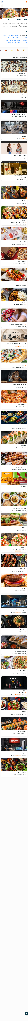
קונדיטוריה (7, 39)
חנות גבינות (13, 44)
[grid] (14, 412)
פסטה (8, 37)
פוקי (26, 42)
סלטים (22, 37)
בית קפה (17, 37)
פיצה (9, 35)
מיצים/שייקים (24, 40)
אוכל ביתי (12, 37)
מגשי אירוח (25, 45)
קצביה (11, 45)
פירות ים (7, 40)
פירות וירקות (7, 44)
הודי (15, 40)
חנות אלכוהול (19, 44)
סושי (26, 37)
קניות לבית (13, 39)
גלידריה (21, 39)
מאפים (18, 42)
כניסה (6, 1)
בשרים (12, 35)
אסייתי (16, 35)
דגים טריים (25, 44)
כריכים (17, 39)
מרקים (22, 42)
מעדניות (19, 45)
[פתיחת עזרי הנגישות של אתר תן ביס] (26, 1013)
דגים (4, 37)
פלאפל (11, 40)
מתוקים (15, 45)
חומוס (26, 39)
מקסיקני (18, 40)
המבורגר (4, 35)
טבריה (19, 31)
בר (15, 42)
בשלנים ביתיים (10, 42)
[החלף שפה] (2, 2)
